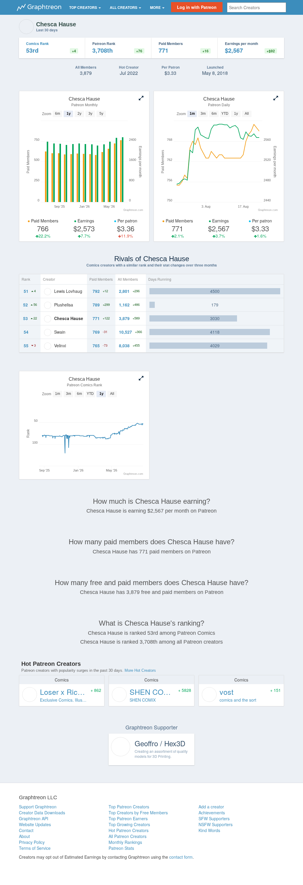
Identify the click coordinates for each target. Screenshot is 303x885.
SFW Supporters (214, 818)
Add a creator (211, 807)
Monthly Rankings (125, 842)
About (24, 836)
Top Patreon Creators (129, 807)
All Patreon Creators (127, 836)
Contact (26, 830)
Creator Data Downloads (42, 812)
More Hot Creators (140, 670)
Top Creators (83, 7)
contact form (181, 857)
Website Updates (35, 824)
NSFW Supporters (216, 824)
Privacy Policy (32, 842)
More (156, 7)
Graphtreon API (33, 818)
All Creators (124, 7)
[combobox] (256, 7)
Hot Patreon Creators (129, 830)
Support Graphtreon (38, 807)
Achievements (212, 812)
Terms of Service (35, 848)
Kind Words (209, 830)
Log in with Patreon (197, 7)
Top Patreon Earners (128, 818)
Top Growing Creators (129, 824)
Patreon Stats (121, 848)
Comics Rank (37, 43)
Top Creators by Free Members (138, 812)
